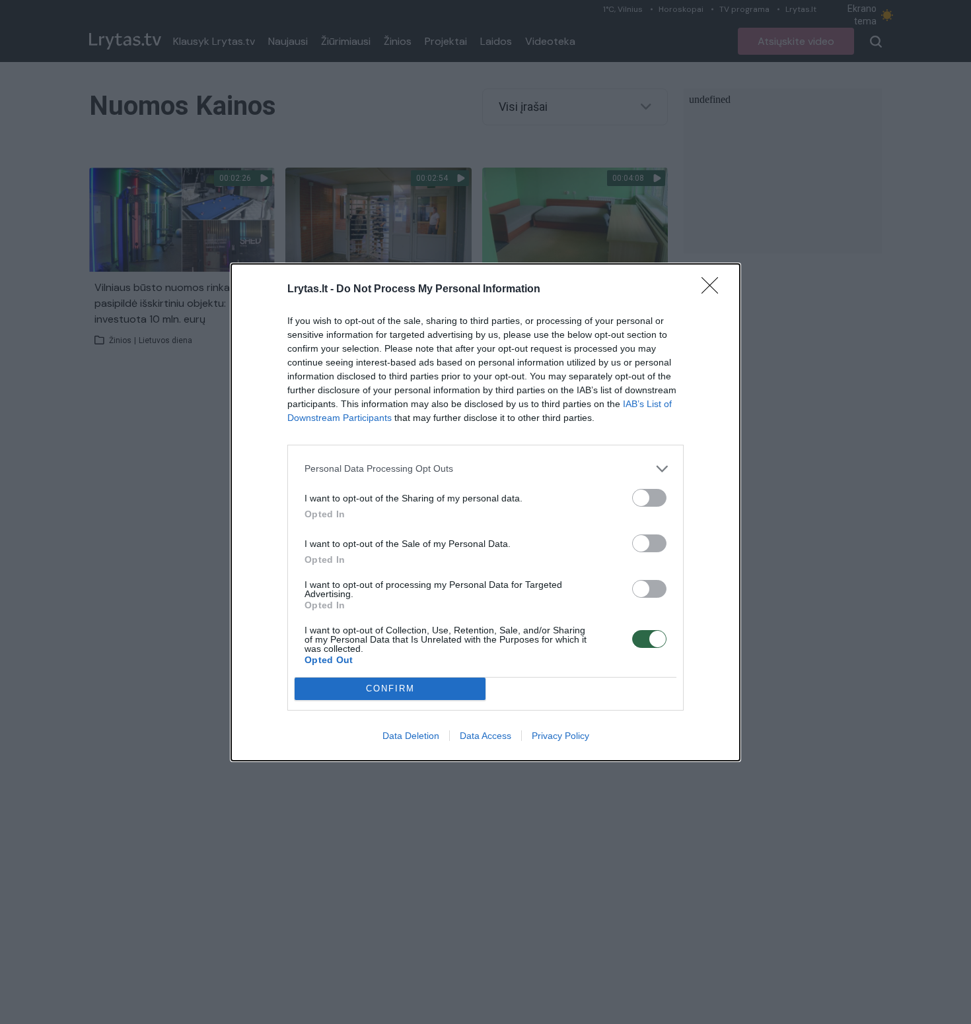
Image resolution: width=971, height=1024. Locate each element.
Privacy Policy (560, 735)
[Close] (714, 289)
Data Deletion (410, 735)
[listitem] (485, 469)
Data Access (485, 735)
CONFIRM (390, 688)
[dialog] (485, 512)
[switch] (649, 498)
